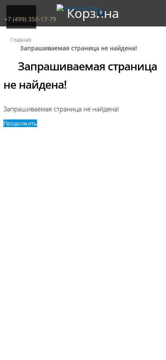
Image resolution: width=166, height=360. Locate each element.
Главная (20, 40)
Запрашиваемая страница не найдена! (78, 48)
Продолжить (20, 123)
